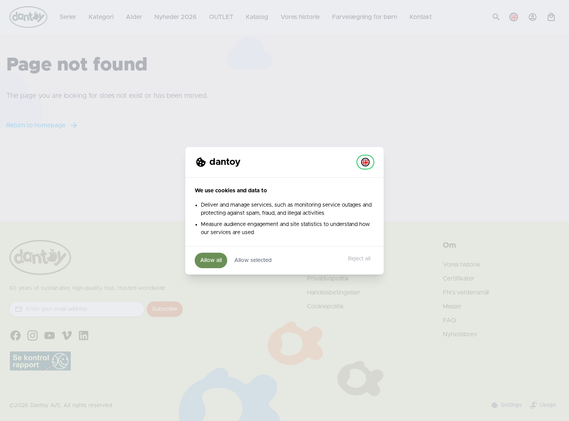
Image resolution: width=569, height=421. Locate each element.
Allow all (211, 260)
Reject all (359, 259)
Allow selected (253, 260)
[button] (365, 162)
